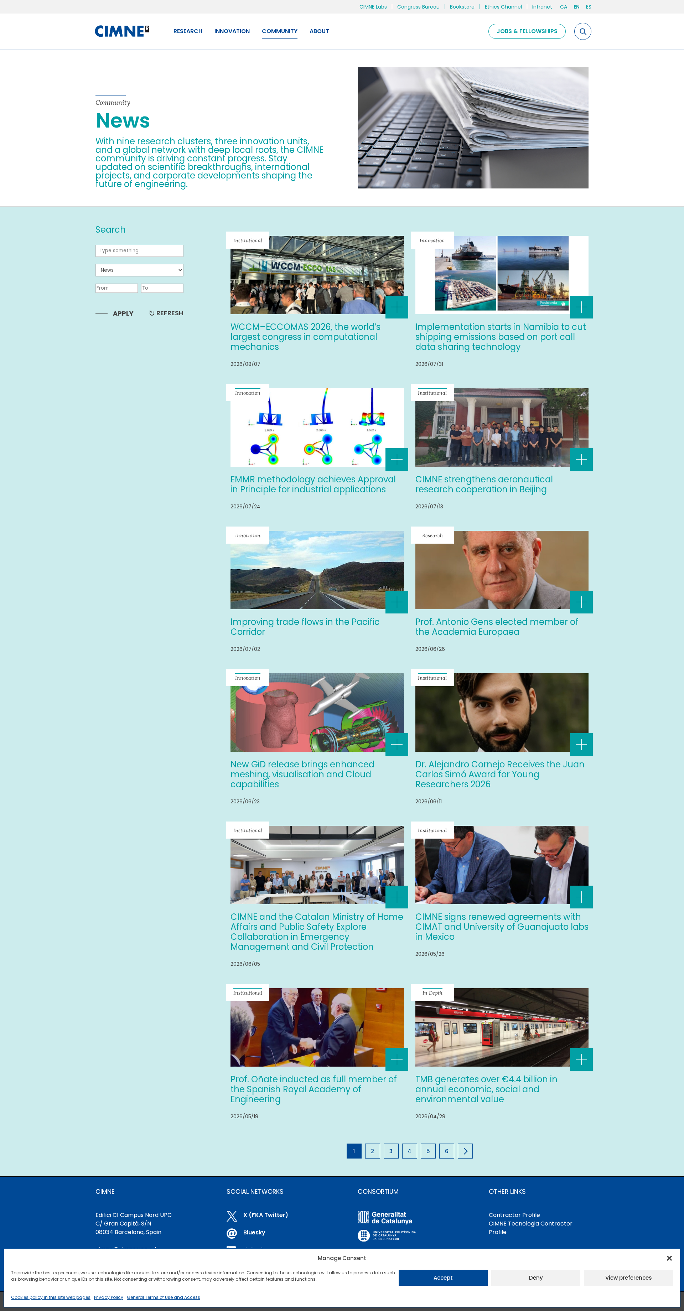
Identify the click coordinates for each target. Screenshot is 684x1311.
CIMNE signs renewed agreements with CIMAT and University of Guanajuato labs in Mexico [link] (502, 927)
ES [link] (588, 6)
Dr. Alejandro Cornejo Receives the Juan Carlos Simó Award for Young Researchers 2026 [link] (500, 774)
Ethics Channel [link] (503, 6)
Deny (536, 1277)
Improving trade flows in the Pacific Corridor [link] (305, 627)
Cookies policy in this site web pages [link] (50, 1297)
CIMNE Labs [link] (373, 6)
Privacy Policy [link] (108, 1297)
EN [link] (577, 6)
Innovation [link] (232, 31)
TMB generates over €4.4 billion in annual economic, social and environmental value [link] (486, 1089)
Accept (443, 1277)
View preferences (628, 1277)
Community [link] (279, 31)
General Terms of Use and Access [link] (163, 1297)
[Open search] (582, 31)
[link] (122, 31)
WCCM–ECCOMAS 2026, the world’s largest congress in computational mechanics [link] (305, 337)
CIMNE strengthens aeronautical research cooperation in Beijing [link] (484, 484)
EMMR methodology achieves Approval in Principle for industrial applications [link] (313, 484)
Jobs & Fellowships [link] (527, 31)
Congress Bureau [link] (418, 6)
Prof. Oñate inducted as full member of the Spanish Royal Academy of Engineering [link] (313, 1089)
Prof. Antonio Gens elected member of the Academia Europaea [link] (497, 627)
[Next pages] (465, 1151)
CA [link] (563, 6)
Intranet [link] (542, 6)
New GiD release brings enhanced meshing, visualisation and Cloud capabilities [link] (302, 774)
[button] (669, 1258)
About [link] (319, 31)
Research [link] (187, 31)
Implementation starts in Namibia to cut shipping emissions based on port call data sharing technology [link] (500, 337)
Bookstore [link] (462, 6)
